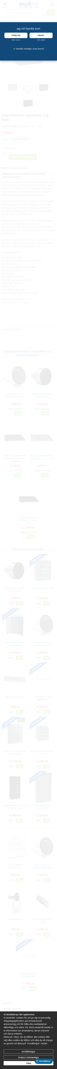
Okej (28, 1063)
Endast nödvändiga (28, 1057)
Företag (16, 35)
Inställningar (28, 1051)
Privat (41, 35)
